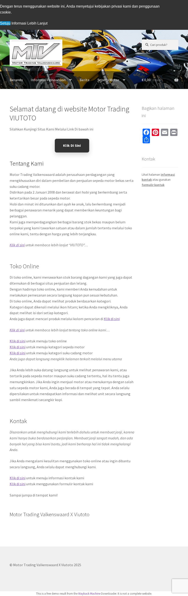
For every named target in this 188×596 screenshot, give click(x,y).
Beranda (16, 80)
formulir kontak (153, 185)
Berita (84, 80)
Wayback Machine (89, 594)
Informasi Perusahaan (48, 80)
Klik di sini (17, 245)
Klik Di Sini (72, 145)
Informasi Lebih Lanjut (29, 23)
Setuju (5, 23)
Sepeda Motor (108, 80)
